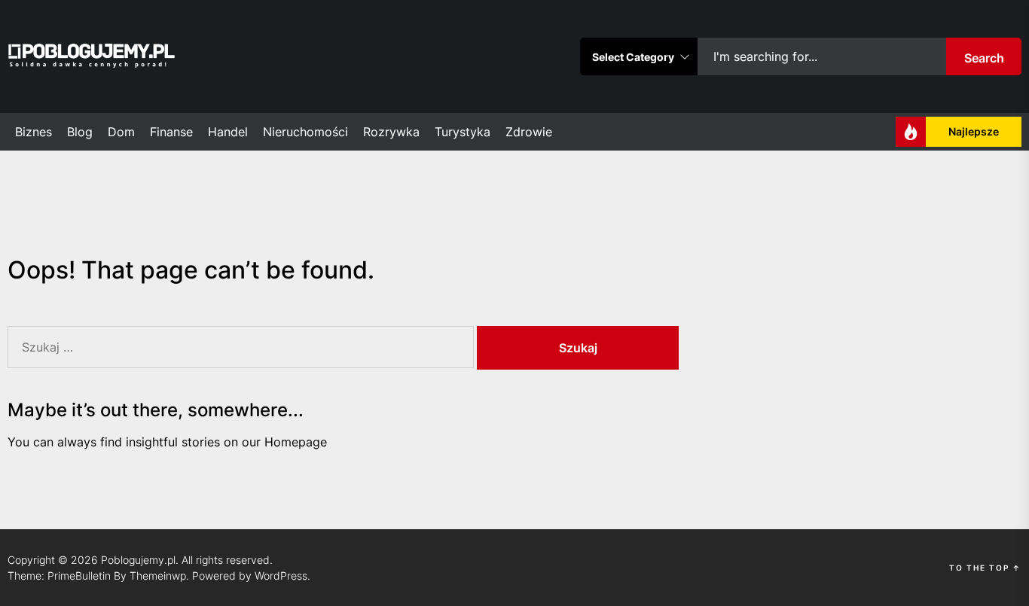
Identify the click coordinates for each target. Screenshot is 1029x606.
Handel (228, 131)
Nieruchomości (305, 131)
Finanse (171, 131)
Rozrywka (391, 131)
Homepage (295, 441)
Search (984, 57)
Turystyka (462, 131)
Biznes (33, 131)
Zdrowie (528, 131)
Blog (80, 131)
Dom (121, 131)
